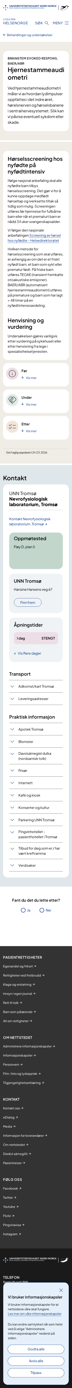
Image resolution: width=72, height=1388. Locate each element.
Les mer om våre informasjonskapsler (34, 1314)
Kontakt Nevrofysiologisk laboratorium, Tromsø (29, 521)
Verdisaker (27, 865)
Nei (48, 910)
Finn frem (27, 602)
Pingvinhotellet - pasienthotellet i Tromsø (37, 834)
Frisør (22, 770)
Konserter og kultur (33, 807)
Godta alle (36, 1349)
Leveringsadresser (33, 698)
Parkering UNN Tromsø (36, 820)
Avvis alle (36, 1361)
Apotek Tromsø (30, 729)
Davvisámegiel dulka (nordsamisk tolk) (34, 756)
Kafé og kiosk (29, 795)
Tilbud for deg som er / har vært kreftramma (39, 850)
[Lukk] (61, 1290)
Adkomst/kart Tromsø (36, 686)
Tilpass (36, 1372)
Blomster (25, 741)
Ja (28, 910)
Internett (25, 783)
